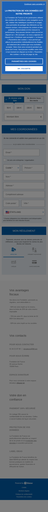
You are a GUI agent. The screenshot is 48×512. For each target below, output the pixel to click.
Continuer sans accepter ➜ (34, 4)
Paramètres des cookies (24, 61)
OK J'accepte (24, 68)
